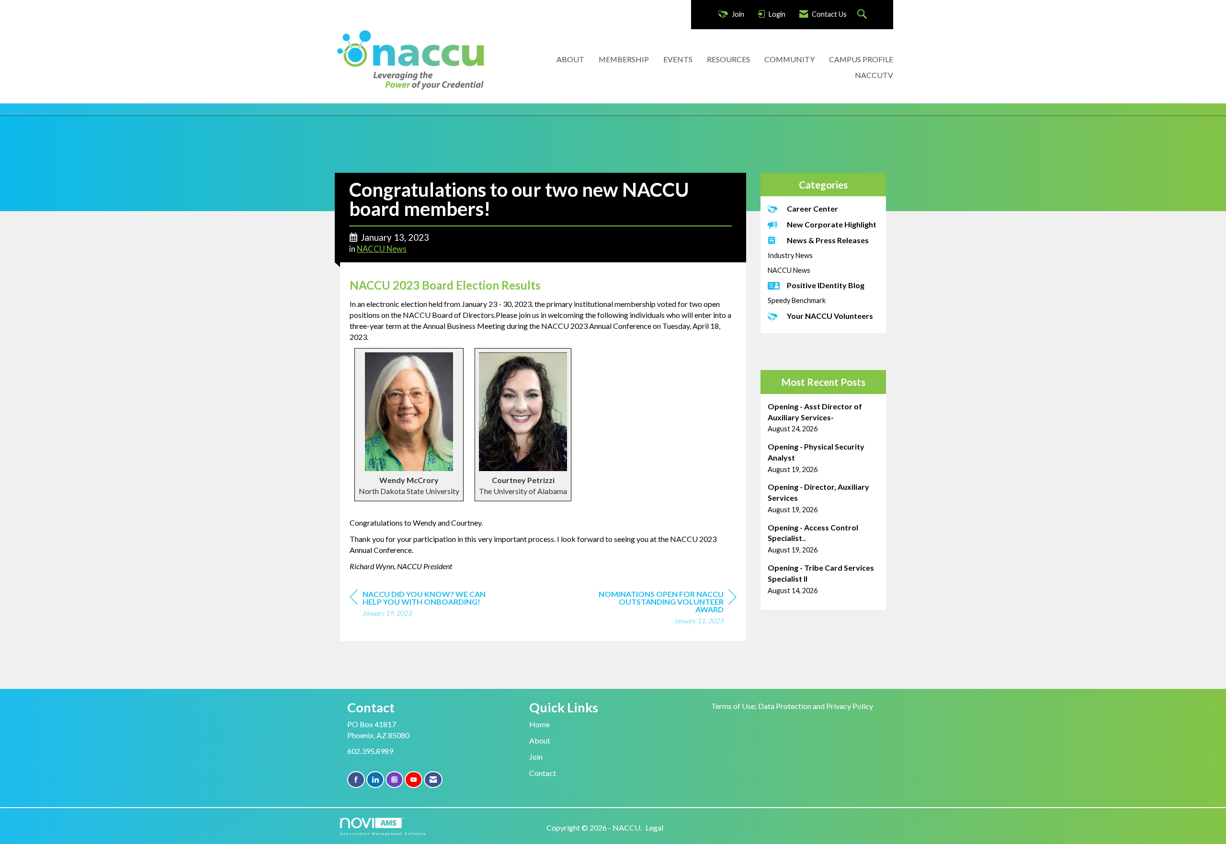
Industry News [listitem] (790, 255)
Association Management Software (383, 833)
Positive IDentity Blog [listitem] (825, 285)
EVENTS (677, 59)
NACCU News (382, 249)
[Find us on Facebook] (356, 779)
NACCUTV (874, 74)
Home (539, 724)
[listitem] (823, 417)
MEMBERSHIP (624, 59)
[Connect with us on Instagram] (394, 779)
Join (536, 756)
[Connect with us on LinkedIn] (375, 779)
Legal (654, 827)
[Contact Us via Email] (433, 779)
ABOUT (570, 59)
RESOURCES (728, 59)
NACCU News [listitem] (789, 270)
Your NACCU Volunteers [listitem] (830, 315)
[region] (665, 609)
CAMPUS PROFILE (861, 59)
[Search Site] (863, 15)
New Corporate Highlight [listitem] (831, 224)
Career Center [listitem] (812, 208)
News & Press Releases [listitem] (828, 240)
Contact (542, 772)
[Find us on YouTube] (413, 779)
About (539, 740)
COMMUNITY (789, 59)
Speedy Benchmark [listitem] (797, 300)
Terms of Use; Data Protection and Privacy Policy (792, 705)
